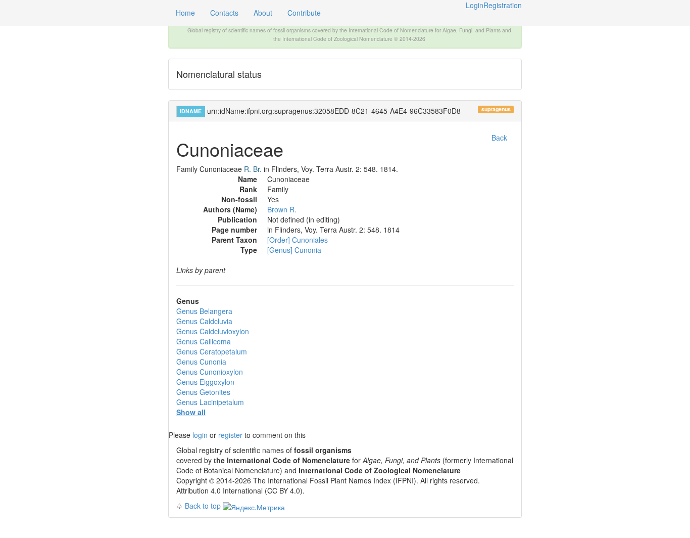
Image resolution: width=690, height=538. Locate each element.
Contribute (304, 13)
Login (474, 5)
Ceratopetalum (211, 351)
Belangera (204, 311)
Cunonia (201, 361)
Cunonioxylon (209, 372)
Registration (502, 5)
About (263, 13)
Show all (191, 412)
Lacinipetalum (210, 402)
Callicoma (203, 341)
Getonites (203, 392)
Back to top (203, 506)
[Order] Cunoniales (297, 240)
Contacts (224, 13)
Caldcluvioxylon (212, 331)
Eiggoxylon (205, 382)
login (200, 435)
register (230, 435)
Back (499, 137)
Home (185, 13)
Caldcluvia (204, 321)
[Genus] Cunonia (294, 250)
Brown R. (282, 209)
